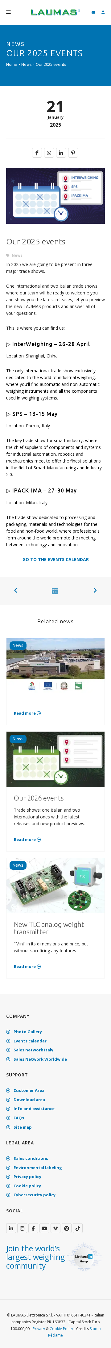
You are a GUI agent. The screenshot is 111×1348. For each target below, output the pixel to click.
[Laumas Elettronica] (55, 15)
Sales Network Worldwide (40, 1059)
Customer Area (28, 1090)
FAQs (18, 1118)
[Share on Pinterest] (73, 153)
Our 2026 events (39, 798)
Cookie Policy (61, 1328)
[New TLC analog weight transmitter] (55, 885)
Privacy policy (27, 1176)
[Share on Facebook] (37, 153)
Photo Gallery (27, 1031)
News (26, 64)
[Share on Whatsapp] (49, 153)
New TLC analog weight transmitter (49, 928)
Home (11, 64)
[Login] (103, 12)
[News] (54, 590)
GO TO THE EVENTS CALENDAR (56, 559)
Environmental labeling (37, 1167)
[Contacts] (93, 12)
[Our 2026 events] (55, 759)
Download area (29, 1099)
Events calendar (30, 1041)
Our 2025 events (51, 64)
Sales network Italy (33, 1050)
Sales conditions (30, 1158)
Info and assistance (34, 1108)
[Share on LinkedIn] (61, 153)
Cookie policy (27, 1186)
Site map (22, 1127)
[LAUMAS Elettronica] (11, 1228)
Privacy (39, 1328)
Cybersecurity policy (34, 1195)
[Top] (97, 1337)
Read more (25, 713)
